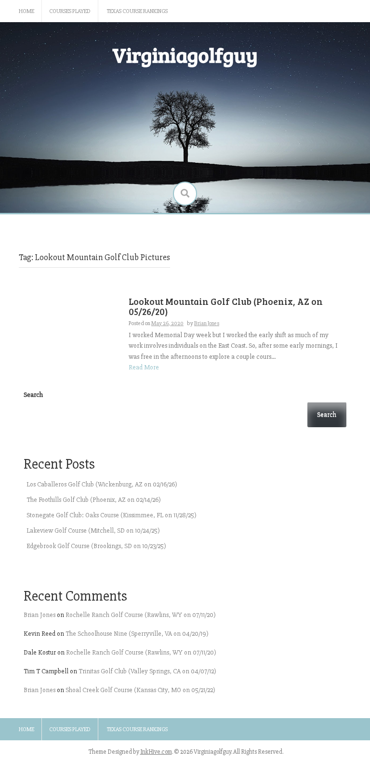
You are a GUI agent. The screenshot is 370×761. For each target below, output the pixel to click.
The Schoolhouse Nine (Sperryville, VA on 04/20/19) (137, 634)
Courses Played (70, 11)
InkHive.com (156, 752)
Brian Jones (39, 615)
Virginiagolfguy (185, 54)
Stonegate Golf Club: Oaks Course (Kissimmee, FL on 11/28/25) (111, 515)
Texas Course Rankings (137, 11)
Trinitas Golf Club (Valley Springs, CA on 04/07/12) (147, 671)
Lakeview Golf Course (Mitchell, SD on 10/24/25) (93, 530)
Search (33, 395)
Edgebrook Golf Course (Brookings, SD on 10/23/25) (96, 546)
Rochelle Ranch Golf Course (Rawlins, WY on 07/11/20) (141, 615)
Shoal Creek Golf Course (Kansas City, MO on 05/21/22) (140, 690)
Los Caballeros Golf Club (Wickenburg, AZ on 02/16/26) (101, 484)
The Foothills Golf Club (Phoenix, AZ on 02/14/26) (93, 500)
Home (26, 11)
